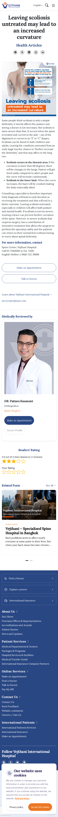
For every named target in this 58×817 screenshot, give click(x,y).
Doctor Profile (14, 430)
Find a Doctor (9, 680)
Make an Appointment (29, 267)
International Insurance (15, 731)
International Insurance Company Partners (25, 663)
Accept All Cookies (40, 807)
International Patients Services (19, 727)
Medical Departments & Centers (19, 646)
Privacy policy (16, 807)
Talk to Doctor (29, 278)
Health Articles (31, 524)
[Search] (46, 5)
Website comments (12, 710)
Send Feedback (10, 706)
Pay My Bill (8, 689)
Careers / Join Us (11, 714)
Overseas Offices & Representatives (21, 620)
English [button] (37, 5)
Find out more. (22, 798)
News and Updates (12, 633)
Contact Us (8, 701)
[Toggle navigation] (53, 5)
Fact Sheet (7, 616)
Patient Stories (10, 629)
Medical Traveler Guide (15, 659)
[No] (53, 764)
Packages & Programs (13, 650)
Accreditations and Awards (17, 625)
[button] (26, 560)
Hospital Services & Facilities (17, 655)
